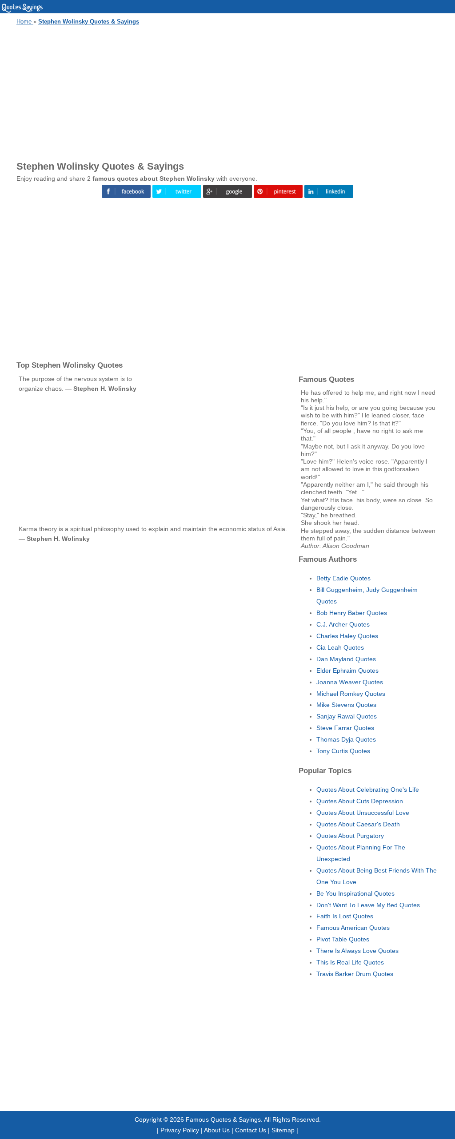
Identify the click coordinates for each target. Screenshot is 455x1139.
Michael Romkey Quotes (350, 693)
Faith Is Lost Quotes (344, 916)
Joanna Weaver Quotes (349, 682)
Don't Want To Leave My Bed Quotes (368, 905)
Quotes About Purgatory (350, 835)
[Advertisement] (227, 91)
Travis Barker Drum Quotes (354, 973)
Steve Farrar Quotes (345, 727)
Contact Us (250, 1130)
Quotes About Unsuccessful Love (362, 812)
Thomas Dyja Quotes (346, 739)
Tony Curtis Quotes (343, 750)
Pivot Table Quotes (342, 939)
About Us (217, 1130)
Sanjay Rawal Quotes (346, 716)
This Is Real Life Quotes (350, 962)
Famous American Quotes (353, 927)
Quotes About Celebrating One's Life (367, 789)
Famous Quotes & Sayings (223, 1119)
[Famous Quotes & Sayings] (22, 11)
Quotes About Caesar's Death (358, 824)
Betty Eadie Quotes (343, 578)
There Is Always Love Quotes (357, 950)
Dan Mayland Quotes (346, 659)
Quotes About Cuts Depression (359, 801)
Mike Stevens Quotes (346, 704)
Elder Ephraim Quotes (347, 670)
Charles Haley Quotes (347, 635)
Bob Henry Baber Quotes (351, 612)
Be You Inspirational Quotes (355, 893)
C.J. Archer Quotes (343, 624)
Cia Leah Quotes (340, 647)
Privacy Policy (179, 1130)
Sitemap (283, 1130)
